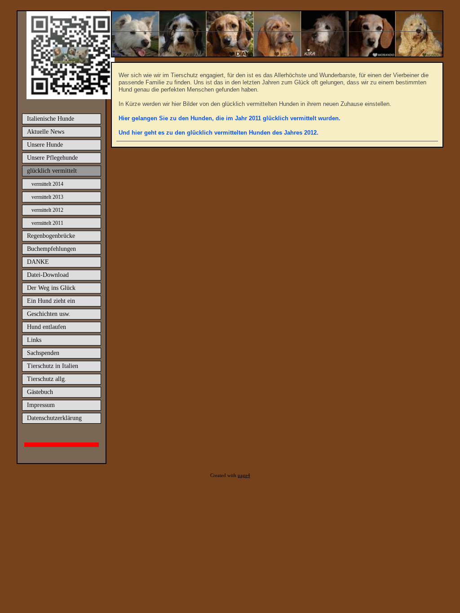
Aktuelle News (45, 131)
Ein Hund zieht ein (51, 301)
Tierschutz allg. (46, 379)
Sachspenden (43, 353)
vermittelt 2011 (47, 223)
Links (34, 340)
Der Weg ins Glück (51, 288)
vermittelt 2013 (47, 197)
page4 (244, 475)
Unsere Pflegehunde (52, 157)
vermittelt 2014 (47, 184)
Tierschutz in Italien (52, 366)
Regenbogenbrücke (51, 235)
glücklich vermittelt (52, 170)
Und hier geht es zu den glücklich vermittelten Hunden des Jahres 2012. (218, 132)
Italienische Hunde (50, 118)
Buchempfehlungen (51, 248)
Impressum (41, 405)
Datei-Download (48, 274)
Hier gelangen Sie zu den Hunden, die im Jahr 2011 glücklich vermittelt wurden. (230, 118)
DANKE (38, 261)
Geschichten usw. (49, 314)
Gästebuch (40, 392)
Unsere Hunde (45, 144)
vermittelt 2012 (47, 210)
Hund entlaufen (46, 327)
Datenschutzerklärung (54, 418)
